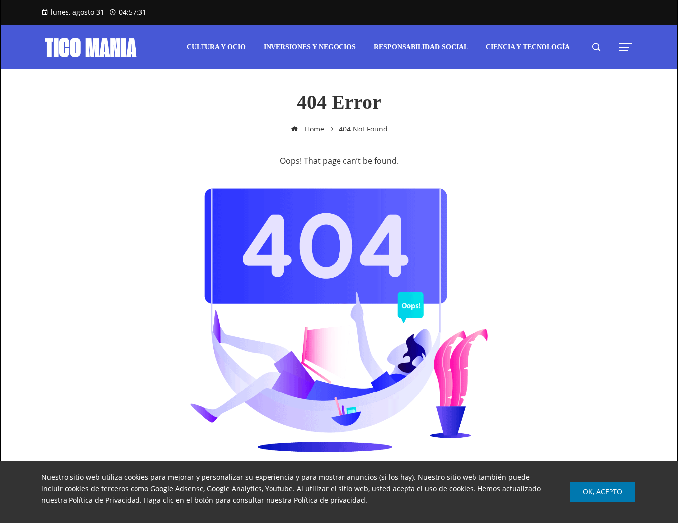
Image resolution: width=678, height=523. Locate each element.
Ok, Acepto (602, 491)
